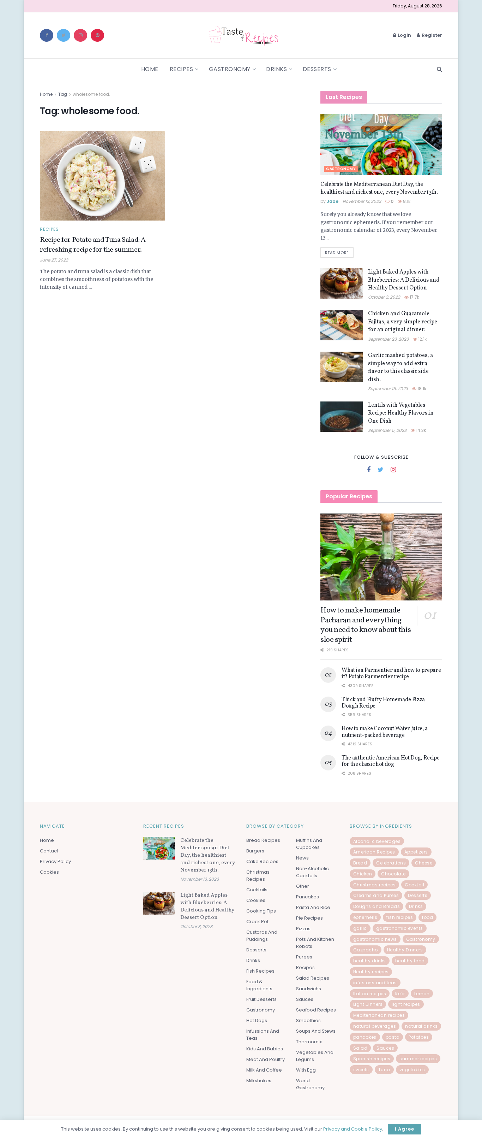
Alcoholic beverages (377, 841)
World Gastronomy (310, 1084)
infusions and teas (375, 983)
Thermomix (309, 1041)
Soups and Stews (316, 1031)
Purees (304, 957)
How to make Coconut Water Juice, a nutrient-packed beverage (385, 732)
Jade (332, 201)
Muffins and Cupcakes (309, 844)
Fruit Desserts (261, 999)
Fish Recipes (260, 971)
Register (431, 35)
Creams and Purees (376, 895)
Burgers (255, 850)
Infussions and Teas (262, 1035)
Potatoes (419, 1037)
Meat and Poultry (265, 1059)
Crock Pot (257, 921)
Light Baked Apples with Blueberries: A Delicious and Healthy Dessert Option (404, 280)
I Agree (404, 1129)
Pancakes (307, 896)
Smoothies (308, 1020)
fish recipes (399, 917)
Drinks (276, 69)
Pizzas (303, 928)
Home (149, 69)
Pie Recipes (309, 918)
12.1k (422, 339)
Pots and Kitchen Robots (315, 943)
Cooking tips (261, 911)
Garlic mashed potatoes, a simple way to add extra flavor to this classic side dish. (400, 367)
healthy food (410, 961)
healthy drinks (369, 961)
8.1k (406, 201)
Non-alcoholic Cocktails (312, 872)
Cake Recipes (262, 861)
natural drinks (421, 1026)
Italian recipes (369, 994)
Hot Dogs (256, 1020)
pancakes (364, 1037)
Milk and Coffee (264, 1070)
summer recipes (418, 1059)
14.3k (420, 430)
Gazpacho (365, 950)
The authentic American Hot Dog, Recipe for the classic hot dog (391, 761)
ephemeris (365, 917)
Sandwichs (308, 988)
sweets (361, 1070)
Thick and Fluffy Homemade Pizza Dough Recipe (383, 703)
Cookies (49, 872)
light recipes (406, 1004)
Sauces (304, 999)
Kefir (400, 994)
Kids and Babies (264, 1048)
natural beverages (374, 1026)
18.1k (421, 389)
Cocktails (256, 889)
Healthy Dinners (405, 950)
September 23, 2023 (388, 339)
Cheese (423, 863)
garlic (360, 928)
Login (404, 35)
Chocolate (393, 874)
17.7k (414, 297)
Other (302, 886)
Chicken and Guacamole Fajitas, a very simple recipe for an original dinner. (402, 322)
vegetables (412, 1070)
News (302, 858)
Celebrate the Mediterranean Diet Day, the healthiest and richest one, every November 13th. (379, 188)
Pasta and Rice (313, 907)
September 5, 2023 (387, 430)
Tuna (384, 1070)
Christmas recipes (374, 885)
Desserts (317, 69)
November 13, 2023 (362, 201)
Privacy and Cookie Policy (352, 1129)
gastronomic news (375, 939)
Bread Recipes (263, 840)
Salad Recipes (312, 978)
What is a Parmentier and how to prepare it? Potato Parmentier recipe (391, 674)
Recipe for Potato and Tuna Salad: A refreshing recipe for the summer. (93, 245)
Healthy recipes (371, 972)
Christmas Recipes (258, 875)
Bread (360, 863)
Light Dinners (368, 1004)
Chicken (362, 874)
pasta (393, 1037)
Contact (49, 850)
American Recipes (374, 852)
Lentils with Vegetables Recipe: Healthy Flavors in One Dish (401, 413)
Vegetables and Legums (314, 1056)
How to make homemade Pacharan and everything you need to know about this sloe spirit (365, 625)
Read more (337, 253)
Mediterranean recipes (379, 1015)
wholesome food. (91, 94)
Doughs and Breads (376, 906)
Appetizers (416, 852)
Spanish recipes (372, 1059)
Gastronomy (230, 69)
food (427, 917)
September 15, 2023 (388, 389)
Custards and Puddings (261, 936)
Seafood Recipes (316, 1010)
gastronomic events (399, 928)
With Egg (306, 1070)
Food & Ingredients (259, 985)
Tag (62, 94)
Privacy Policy (55, 861)
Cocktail (414, 885)
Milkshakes (258, 1080)
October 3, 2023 (384, 297)
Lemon (422, 994)
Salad (360, 1048)
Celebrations (391, 863)
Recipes (181, 69)
